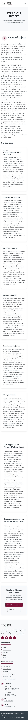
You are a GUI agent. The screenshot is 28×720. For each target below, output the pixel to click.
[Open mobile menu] (25, 3)
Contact (5, 657)
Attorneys (5, 652)
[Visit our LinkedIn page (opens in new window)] (10, 637)
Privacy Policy (7, 717)
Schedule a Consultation (14, 605)
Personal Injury (7, 669)
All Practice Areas (14, 610)
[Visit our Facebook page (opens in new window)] (6, 637)
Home (4, 647)
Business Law (6, 666)
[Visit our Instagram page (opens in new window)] (2, 637)
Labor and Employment (9, 674)
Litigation (5, 671)
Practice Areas (7, 650)
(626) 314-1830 (8, 701)
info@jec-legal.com (9, 706)
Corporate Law (7, 676)
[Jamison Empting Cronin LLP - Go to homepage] (6, 3)
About (4, 655)
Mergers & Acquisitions (9, 679)
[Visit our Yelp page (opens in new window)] (14, 637)
